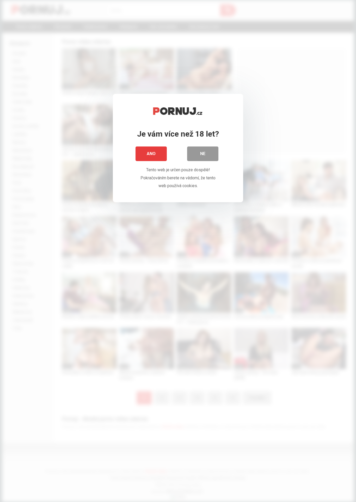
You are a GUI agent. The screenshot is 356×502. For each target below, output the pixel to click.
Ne (202, 153)
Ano (151, 153)
